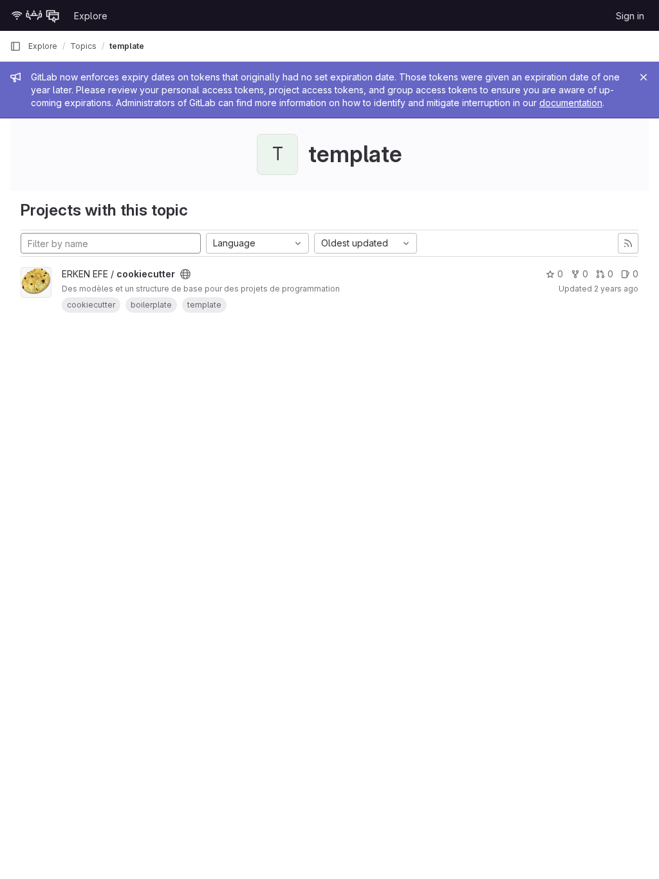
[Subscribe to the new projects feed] (628, 243)
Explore (90, 15)
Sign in (630, 15)
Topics (83, 46)
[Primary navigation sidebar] (15, 46)
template (126, 46)
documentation (570, 102)
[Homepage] (35, 15)
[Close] (643, 77)
